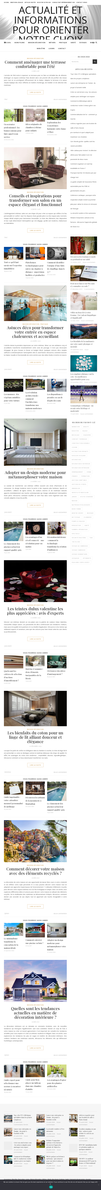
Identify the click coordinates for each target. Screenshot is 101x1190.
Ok (51, 1187)
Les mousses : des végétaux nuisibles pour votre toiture (12, 397)
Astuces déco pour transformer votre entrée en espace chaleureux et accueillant (35, 332)
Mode (92, 42)
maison (74, 500)
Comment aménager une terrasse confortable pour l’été (35, 64)
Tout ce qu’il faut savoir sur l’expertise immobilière (13, 265)
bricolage (75, 435)
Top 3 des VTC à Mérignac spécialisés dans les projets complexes (23, 1117)
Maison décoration (36, 42)
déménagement (77, 472)
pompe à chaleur (78, 521)
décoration (76, 459)
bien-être (75, 431)
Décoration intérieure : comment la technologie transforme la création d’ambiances (56, 543)
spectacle (76, 533)
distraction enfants (80, 451)
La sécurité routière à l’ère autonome (83, 213)
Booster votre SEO (44, 2)
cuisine (74, 447)
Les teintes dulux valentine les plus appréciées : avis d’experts (35, 611)
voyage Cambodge (79, 550)
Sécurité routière (79, 537)
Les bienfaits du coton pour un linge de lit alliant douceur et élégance (35, 737)
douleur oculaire (79, 455)
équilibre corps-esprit (81, 562)
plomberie (88, 517)
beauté (86, 426)
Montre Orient (77, 513)
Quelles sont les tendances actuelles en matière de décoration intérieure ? (35, 1013)
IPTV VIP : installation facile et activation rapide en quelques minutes (88, 1147)
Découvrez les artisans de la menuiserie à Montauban (35, 800)
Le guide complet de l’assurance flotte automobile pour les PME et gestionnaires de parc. (83, 186)
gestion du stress (79, 484)
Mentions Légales (16, 2)
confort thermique (79, 439)
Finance (75, 476)
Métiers (52, 42)
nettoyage (76, 517)
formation (85, 476)
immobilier (76, 488)
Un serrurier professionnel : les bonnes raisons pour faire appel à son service (12, 130)
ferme (89, 472)
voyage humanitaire (79, 554)
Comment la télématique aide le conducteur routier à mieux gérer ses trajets (83, 105)
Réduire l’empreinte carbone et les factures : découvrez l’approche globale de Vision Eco (83, 222)
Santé (73, 42)
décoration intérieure (80, 468)
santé (87, 525)
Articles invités (30, 2)
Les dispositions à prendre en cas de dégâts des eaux (55, 397)
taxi (91, 537)
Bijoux (85, 431)
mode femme (76, 509)
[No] (99, 1185)
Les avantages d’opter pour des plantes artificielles (56, 1083)
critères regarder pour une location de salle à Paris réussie (86, 1117)
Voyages (83, 42)
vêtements (87, 558)
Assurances (7, 1179)
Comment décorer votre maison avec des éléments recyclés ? (35, 871)
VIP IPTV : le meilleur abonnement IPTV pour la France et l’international (87, 1161)
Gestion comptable (79, 480)
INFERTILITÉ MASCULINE (80, 492)
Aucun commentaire (60, 99)
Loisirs (52, 48)
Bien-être (41, 48)
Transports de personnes (77, 1179)
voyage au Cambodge (80, 546)
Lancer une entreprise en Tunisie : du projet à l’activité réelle (22, 1131)
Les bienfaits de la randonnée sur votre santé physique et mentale (82, 344)
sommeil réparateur (80, 529)
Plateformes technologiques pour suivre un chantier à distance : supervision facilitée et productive (35, 268)
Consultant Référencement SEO (63, 2)
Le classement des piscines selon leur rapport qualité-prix (13, 547)
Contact (62, 48)
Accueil (6, 2)
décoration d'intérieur (81, 463)
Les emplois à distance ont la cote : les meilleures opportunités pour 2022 (82, 377)
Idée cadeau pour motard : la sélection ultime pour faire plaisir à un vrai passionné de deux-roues (83, 154)
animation (76, 426)
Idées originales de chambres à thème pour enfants (34, 127)
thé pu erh (76, 542)
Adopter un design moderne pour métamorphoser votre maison (35, 474)
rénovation (76, 525)
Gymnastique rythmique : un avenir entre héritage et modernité (81, 408)
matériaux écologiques (81, 505)
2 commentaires (89, 289)
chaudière (87, 435)
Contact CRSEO (81, 2)
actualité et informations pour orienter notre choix (50, 24)
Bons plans (20, 42)
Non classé (55, 1179)
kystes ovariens (86, 496)
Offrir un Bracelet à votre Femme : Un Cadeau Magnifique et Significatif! (83, 315)
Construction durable (81, 443)
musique (90, 513)
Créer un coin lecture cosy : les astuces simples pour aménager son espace (23, 1145)
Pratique (63, 42)
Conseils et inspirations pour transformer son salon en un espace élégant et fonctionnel (35, 200)
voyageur (75, 558)
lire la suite (35, 92)
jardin (74, 496)
